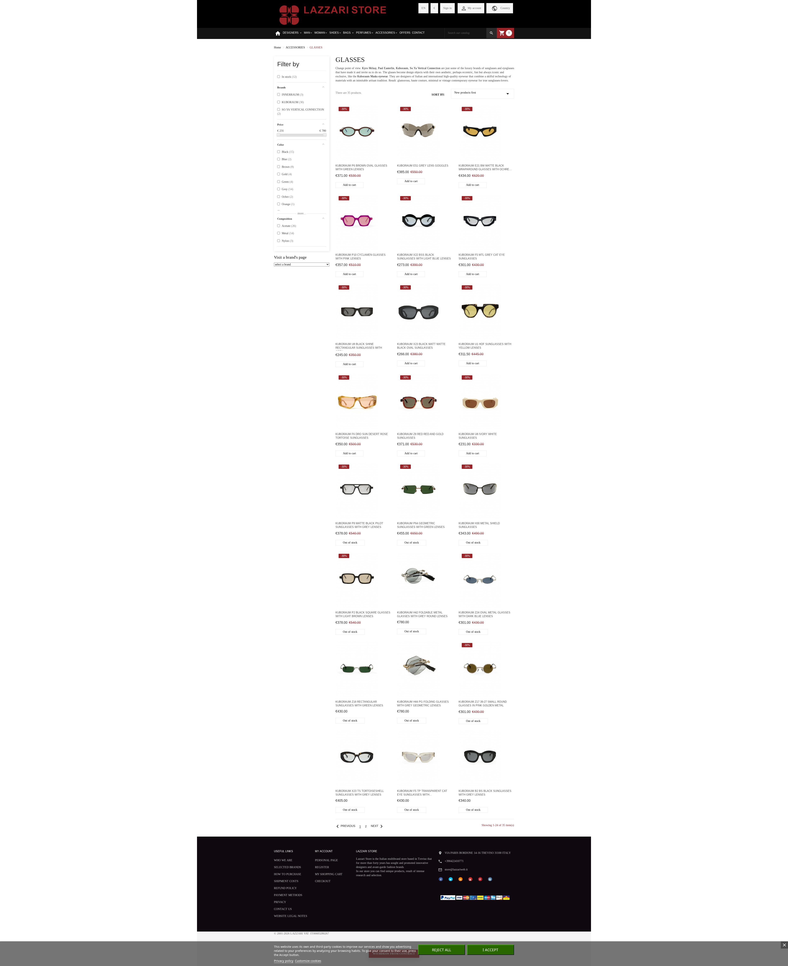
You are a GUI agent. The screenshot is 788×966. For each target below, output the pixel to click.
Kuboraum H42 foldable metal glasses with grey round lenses (422, 614)
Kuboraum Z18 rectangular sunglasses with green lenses (359, 703)
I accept (490, 949)
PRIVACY (280, 902)
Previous (344, 826)
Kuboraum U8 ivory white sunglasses (478, 436)
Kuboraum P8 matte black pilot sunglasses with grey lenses (359, 525)
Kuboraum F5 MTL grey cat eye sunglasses (482, 256)
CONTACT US (283, 909)
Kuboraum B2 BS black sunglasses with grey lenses (485, 792)
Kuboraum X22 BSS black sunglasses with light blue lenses (424, 256)
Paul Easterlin (386, 68)
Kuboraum (402, 68)
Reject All (441, 949)
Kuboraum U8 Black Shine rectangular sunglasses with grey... (359, 347)
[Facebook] (441, 878)
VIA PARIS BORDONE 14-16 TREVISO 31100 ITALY (478, 852)
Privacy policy (283, 961)
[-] (278, 135)
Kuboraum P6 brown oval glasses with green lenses (361, 167)
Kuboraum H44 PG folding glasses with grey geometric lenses (423, 703)
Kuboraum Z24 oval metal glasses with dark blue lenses (484, 614)
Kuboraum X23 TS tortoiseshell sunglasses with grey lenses (360, 792)
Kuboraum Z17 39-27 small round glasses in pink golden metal (483, 703)
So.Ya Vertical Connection (425, 68)
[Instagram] (490, 878)
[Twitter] (451, 878)
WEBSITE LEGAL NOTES (290, 916)
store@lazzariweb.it (456, 869)
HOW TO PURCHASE (287, 874)
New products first (482, 94)
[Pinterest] (480, 878)
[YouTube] (470, 878)
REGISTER (322, 867)
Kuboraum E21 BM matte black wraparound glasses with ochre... (485, 167)
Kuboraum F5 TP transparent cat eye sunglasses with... (422, 792)
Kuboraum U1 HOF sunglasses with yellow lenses (485, 346)
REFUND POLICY (285, 888)
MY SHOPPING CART (328, 874)
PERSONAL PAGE (326, 860)
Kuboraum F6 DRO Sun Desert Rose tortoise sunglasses (362, 436)
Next (378, 826)
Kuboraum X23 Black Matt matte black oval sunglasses (421, 346)
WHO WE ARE (283, 860)
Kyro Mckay (369, 68)
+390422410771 (454, 861)
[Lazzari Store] (333, 14)
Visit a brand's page (290, 257)
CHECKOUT (323, 881)
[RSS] (460, 878)
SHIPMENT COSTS (286, 881)
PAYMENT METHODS (288, 895)
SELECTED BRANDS (287, 867)
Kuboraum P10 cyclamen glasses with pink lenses (361, 256)
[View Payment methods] (476, 896)
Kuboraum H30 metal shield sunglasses (479, 525)
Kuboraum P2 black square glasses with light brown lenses (363, 614)
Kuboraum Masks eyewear (372, 76)
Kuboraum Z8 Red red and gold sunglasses (420, 436)
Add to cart (349, 184)
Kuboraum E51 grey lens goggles (422, 165)
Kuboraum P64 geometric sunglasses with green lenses (421, 525)
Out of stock (350, 542)
